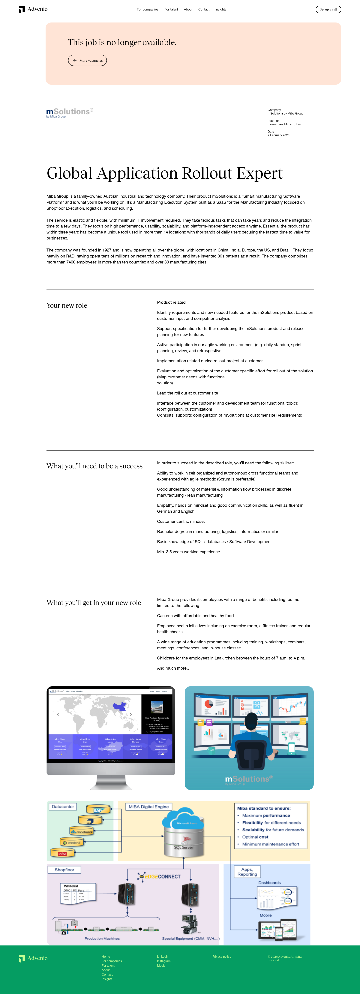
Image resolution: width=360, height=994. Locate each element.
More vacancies (91, 60)
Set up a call (328, 9)
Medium (162, 965)
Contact (203, 9)
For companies (147, 9)
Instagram (164, 961)
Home (106, 956)
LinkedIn (163, 956)
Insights (220, 9)
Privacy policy (221, 956)
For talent (171, 9)
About (188, 9)
